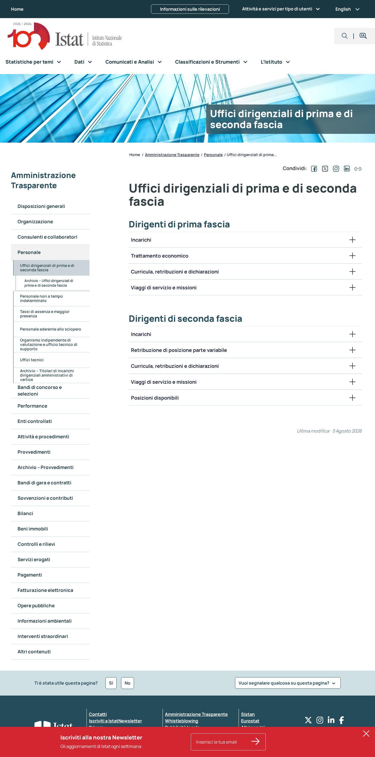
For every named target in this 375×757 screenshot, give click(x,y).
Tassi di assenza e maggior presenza (44, 313)
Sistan (248, 714)
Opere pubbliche (36, 605)
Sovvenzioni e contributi (45, 498)
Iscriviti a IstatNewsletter (115, 721)
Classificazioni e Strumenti (207, 61)
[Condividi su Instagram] (335, 168)
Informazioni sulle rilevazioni (190, 9)
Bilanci (25, 513)
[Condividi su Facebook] (313, 168)
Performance (32, 406)
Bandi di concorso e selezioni (40, 390)
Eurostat (250, 721)
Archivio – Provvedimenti (46, 467)
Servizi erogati (34, 559)
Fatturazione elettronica (45, 590)
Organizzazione (35, 221)
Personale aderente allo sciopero (50, 329)
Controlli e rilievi (36, 544)
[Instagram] (320, 721)
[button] (344, 36)
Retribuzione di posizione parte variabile (179, 350)
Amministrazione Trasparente (196, 714)
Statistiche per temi (29, 61)
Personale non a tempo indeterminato (41, 298)
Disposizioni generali (41, 206)
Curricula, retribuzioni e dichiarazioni (175, 271)
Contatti (98, 714)
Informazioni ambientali (45, 621)
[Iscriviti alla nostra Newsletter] (255, 742)
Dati (79, 61)
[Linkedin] (331, 721)
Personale (29, 252)
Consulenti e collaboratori (47, 237)
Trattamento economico (159, 255)
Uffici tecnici (32, 359)
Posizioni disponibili (155, 397)
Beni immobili (33, 529)
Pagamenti (30, 575)
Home (17, 9)
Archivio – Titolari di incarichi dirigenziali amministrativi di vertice (47, 375)
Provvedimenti (34, 452)
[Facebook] (341, 721)
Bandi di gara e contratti (44, 482)
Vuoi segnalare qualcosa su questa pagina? (284, 683)
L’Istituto (271, 61)
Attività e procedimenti (43, 436)
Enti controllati (35, 421)
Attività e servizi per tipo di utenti (277, 9)
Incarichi (141, 239)
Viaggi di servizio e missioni (164, 287)
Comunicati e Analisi (129, 61)
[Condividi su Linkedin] (346, 168)
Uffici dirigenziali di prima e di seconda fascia (47, 267)
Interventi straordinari (43, 636)
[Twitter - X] (308, 721)
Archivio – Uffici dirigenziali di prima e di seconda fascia (48, 283)
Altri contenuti (34, 651)
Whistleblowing (181, 721)
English (343, 9)
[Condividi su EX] (324, 168)
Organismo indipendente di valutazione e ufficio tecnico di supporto (48, 344)
